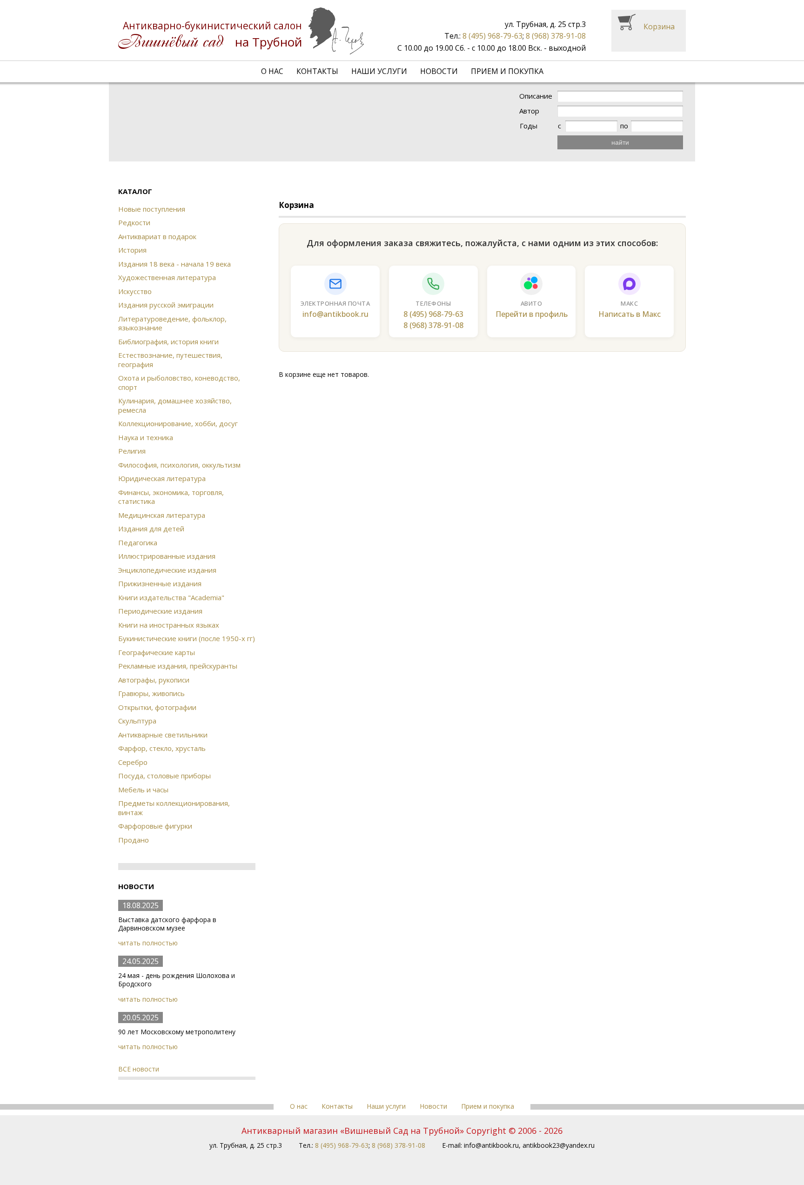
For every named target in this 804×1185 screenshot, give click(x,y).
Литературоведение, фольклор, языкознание (172, 323)
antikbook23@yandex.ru (559, 1145)
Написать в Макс (629, 314)
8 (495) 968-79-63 (492, 36)
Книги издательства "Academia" (171, 597)
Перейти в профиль (532, 314)
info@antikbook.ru (335, 314)
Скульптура (137, 720)
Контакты (317, 71)
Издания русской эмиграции (166, 304)
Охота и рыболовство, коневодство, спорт (179, 382)
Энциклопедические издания (167, 570)
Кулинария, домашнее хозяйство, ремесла (175, 405)
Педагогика (137, 542)
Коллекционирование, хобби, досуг (178, 423)
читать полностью (148, 942)
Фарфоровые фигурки (155, 825)
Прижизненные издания (159, 583)
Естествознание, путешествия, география (170, 359)
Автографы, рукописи (153, 679)
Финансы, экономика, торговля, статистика (171, 497)
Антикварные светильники (163, 734)
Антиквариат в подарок (157, 236)
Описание (535, 96)
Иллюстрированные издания (166, 556)
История (132, 249)
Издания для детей (151, 528)
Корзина (659, 26)
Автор (529, 111)
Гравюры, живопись (151, 693)
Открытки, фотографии (157, 707)
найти (620, 142)
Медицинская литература (161, 515)
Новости (439, 71)
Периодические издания (160, 611)
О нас (272, 71)
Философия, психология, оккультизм (179, 464)
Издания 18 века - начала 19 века (174, 263)
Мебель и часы (143, 789)
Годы (528, 125)
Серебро (132, 762)
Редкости (134, 222)
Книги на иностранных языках (168, 624)
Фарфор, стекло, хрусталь (162, 748)
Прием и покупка (507, 71)
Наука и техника (145, 437)
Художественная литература (167, 277)
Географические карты (156, 652)
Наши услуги (379, 71)
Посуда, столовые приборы (164, 775)
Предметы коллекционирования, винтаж (174, 807)
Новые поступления (151, 209)
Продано (133, 839)
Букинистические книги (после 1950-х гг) (186, 638)
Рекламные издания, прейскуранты (177, 665)
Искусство (135, 291)
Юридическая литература (162, 478)
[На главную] (241, 30)
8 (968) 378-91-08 (556, 36)
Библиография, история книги (168, 341)
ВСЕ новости (138, 1068)
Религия (132, 450)
